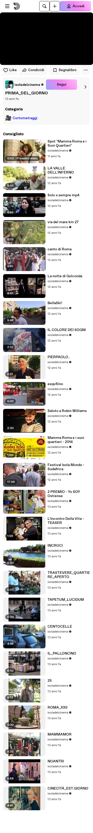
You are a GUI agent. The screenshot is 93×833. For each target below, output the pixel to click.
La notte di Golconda (65, 276)
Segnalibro (67, 70)
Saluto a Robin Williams (67, 411)
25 (50, 681)
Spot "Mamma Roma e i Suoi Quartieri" (67, 143)
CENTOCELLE (60, 627)
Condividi (36, 70)
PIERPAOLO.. (59, 357)
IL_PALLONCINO (62, 653)
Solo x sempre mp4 (64, 195)
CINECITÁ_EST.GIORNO (68, 788)
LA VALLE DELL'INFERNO (61, 170)
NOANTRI (56, 761)
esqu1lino (55, 384)
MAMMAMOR (60, 734)
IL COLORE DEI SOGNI (67, 330)
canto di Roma (60, 249)
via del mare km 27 (63, 222)
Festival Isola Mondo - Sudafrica (66, 467)
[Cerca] (44, 6)
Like (13, 70)
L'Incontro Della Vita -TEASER (66, 521)
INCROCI (55, 546)
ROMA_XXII (57, 708)
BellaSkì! (55, 303)
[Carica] (55, 6)
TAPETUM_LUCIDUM (66, 600)
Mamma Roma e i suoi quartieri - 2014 (66, 440)
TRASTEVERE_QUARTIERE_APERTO (69, 575)
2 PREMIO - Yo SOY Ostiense (64, 494)
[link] (24, 84)
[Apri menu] (7, 6)
